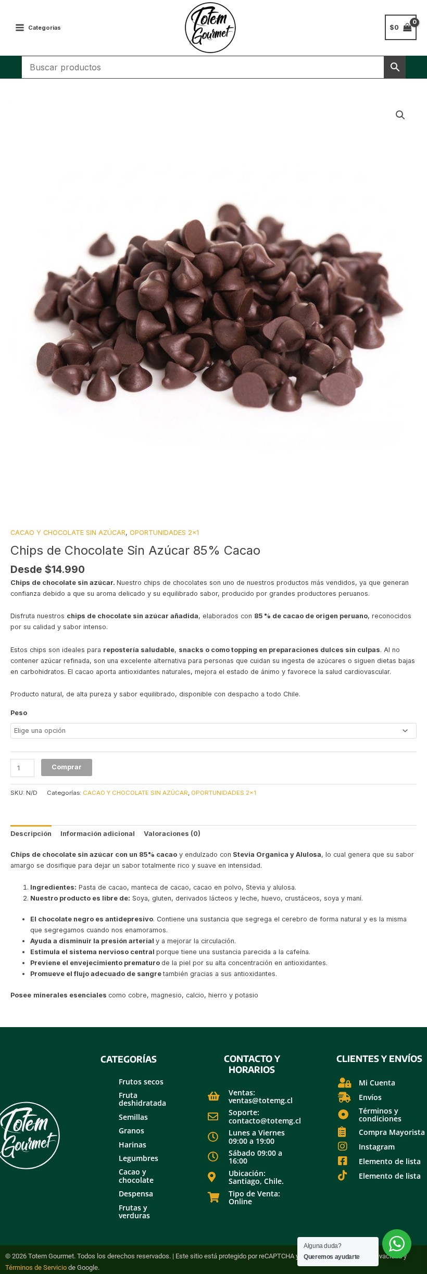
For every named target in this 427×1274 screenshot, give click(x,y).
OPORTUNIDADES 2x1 (164, 532)
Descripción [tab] (31, 834)
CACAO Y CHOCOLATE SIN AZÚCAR (67, 532)
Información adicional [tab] (97, 834)
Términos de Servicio (36, 1267)
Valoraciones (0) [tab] (172, 834)
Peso (18, 713)
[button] (400, 115)
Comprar (67, 767)
